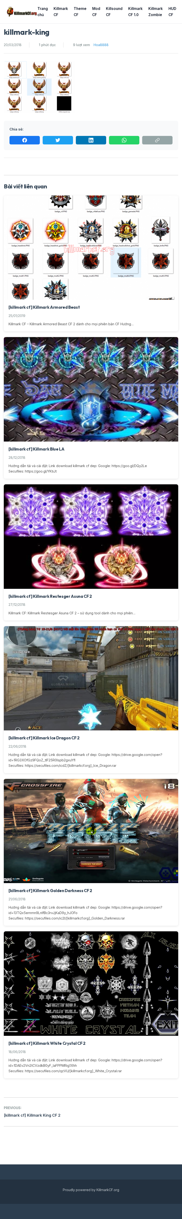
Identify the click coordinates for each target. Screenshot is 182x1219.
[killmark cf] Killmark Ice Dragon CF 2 (44, 738)
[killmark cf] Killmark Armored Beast (44, 307)
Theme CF (80, 11)
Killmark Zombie (155, 11)
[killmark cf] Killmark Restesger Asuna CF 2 (50, 596)
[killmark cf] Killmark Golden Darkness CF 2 (50, 890)
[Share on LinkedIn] (91, 140)
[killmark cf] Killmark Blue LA (36, 449)
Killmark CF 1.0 (135, 11)
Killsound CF (114, 11)
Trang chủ (42, 11)
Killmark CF (61, 11)
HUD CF (172, 11)
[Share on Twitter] (58, 140)
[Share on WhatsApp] (124, 140)
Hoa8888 (101, 45)
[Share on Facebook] (24, 140)
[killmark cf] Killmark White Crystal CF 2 (47, 1043)
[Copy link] (157, 140)
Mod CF (96, 11)
